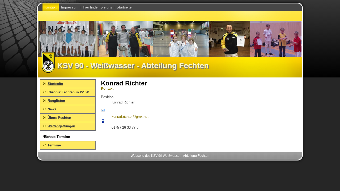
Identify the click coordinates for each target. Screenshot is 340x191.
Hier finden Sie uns (97, 7)
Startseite (124, 7)
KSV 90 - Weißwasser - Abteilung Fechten (133, 65)
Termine (54, 145)
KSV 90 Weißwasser (166, 156)
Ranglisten (56, 101)
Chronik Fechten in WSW (68, 92)
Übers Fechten (59, 118)
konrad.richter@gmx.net (130, 117)
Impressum (69, 7)
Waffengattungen (61, 126)
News (52, 109)
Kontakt (51, 7)
